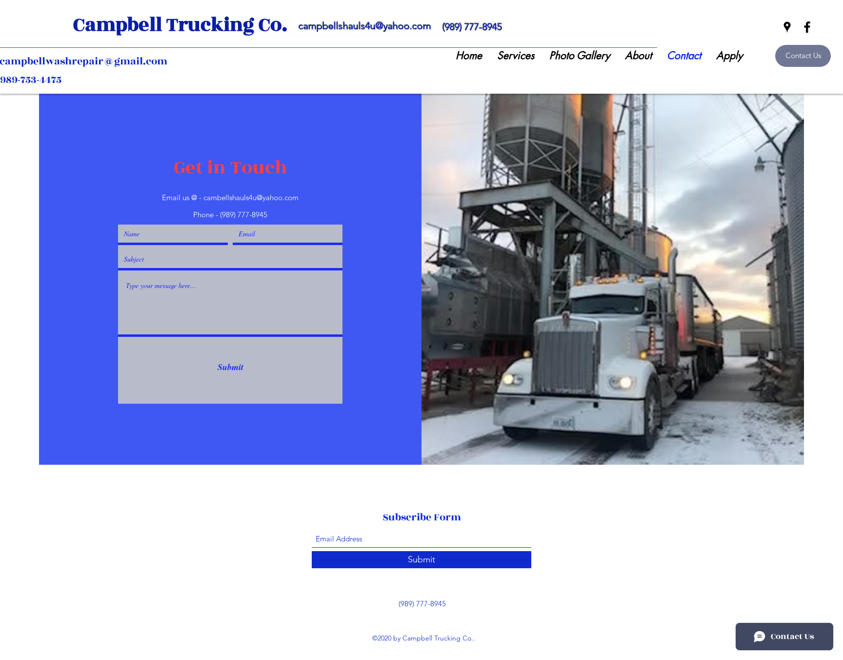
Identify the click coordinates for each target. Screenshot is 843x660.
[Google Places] (787, 27)
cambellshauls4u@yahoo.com (251, 197)
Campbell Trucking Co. (180, 25)
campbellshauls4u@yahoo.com (365, 26)
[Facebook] (807, 27)
